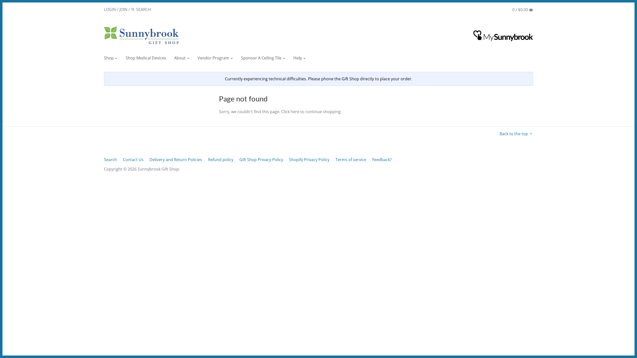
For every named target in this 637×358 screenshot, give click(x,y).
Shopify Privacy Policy (309, 159)
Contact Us (133, 159)
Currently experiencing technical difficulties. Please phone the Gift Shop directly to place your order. (318, 79)
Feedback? (382, 159)
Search (110, 159)
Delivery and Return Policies (176, 159)
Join (123, 9)
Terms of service (350, 159)
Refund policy (220, 159)
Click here (290, 111)
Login (110, 9)
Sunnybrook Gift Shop (158, 169)
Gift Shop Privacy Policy (261, 159)
